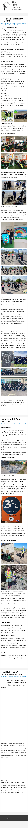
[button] (7, 116)
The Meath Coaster (16, 5)
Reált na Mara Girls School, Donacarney (10, 676)
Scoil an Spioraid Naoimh (18, 23)
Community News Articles (7, 23)
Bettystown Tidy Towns (6, 423)
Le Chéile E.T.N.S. (17, 820)
